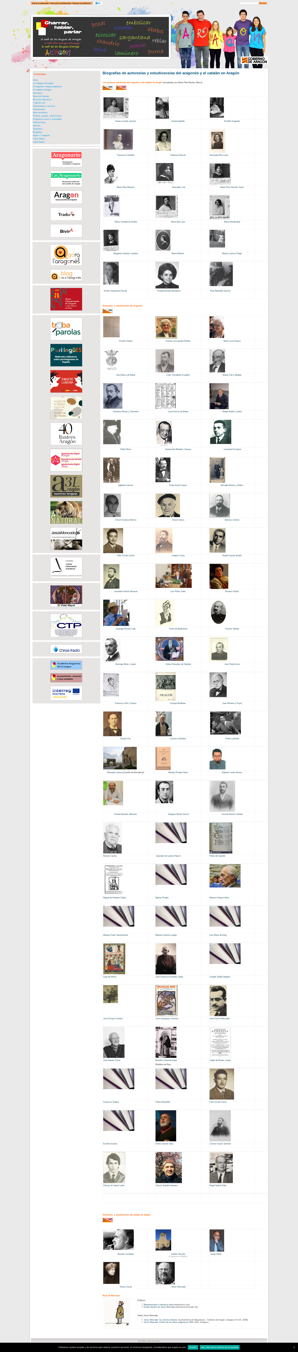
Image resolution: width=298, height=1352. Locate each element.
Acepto (193, 1347)
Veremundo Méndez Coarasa (178, 449)
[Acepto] (294, 1347)
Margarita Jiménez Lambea (125, 253)
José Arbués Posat (111, 1060)
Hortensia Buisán (178, 155)
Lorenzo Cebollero (178, 738)
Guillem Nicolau (178, 1254)
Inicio (35, 80)
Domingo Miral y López (125, 664)
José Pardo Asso (232, 664)
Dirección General (41, 96)
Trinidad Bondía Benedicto (168, 291)
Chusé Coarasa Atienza (125, 520)
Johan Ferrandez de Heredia (178, 664)
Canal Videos (39, 138)
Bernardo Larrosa (115, 772)
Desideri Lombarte (125, 1254)
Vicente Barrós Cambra (232, 814)
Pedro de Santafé (217, 856)
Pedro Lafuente (232, 738)
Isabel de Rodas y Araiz (220, 1060)
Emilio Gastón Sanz (165, 1144)
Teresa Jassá (126, 1287)
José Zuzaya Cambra (112, 1018)
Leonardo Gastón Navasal (125, 591)
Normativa (37, 93)
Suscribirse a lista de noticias (149, 1341)
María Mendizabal (232, 222)
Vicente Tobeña (232, 629)
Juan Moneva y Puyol (232, 703)
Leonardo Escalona (232, 449)
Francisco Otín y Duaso (125, 703)
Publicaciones (39, 122)
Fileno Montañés (163, 1102)
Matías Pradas (162, 897)
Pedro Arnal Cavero (178, 485)
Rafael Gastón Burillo (232, 555)
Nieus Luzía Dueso (232, 341)
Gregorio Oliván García (178, 814)
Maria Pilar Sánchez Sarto (232, 187)
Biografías (37, 132)
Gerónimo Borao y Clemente (125, 411)
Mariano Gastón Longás (166, 935)
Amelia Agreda (178, 121)
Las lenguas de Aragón (43, 83)
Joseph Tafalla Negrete (220, 977)
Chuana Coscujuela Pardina (178, 341)
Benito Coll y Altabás (232, 375)
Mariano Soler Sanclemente (115, 935)
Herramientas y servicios (44, 106)
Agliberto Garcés (125, 485)
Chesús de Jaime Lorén (113, 1185)
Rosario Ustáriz (232, 591)
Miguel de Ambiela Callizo (114, 897)
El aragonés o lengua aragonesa (47, 86)
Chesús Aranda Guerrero (167, 1185)
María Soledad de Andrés (125, 222)
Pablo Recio (125, 449)
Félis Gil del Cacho (125, 555)
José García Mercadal (219, 1018)
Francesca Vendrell (125, 155)
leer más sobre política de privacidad (219, 1347)
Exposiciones (39, 109)
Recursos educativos (42, 99)
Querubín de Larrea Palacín (168, 856)
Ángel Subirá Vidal (218, 1185)
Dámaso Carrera (232, 520)
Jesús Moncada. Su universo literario (160, 1320)
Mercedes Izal (178, 187)
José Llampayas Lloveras (167, 1018)
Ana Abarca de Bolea (125, 375)
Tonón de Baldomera (178, 629)
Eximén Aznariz (110, 1144)
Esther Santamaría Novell (115, 291)
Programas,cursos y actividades (47, 119)
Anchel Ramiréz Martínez (125, 814)
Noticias (36, 125)
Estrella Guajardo (232, 121)
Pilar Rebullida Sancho (220, 291)
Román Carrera (110, 856)
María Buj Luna (178, 222)
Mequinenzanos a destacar (156, 1304)
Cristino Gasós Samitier (220, 1144)
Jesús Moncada (178, 1287)
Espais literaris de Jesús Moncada (159, 1307)
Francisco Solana (111, 1102)
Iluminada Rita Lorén (219, 155)
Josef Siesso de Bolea (178, 411)
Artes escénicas (40, 112)
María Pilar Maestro (126, 187)
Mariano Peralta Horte (178, 772)
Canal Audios (39, 142)
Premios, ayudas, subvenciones (47, 116)
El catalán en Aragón (42, 90)
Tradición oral (39, 103)
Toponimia (37, 129)
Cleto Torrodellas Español (178, 375)
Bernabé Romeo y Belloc (232, 485)
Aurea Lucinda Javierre (125, 121)
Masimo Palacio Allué (219, 897)
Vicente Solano (126, 341)
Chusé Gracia (178, 520)
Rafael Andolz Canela (232, 411)
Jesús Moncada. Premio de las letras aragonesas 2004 (168, 1322)
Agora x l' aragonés (41, 135)
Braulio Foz (126, 738)
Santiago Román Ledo (126, 629)
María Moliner (178, 253)
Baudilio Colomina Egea (166, 1060)
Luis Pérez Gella (178, 591)
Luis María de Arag (218, 935)
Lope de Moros (110, 977)
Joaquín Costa (178, 555)
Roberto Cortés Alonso (232, 772)
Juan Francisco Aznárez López (169, 977)
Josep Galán (215, 1254)
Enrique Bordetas (178, 703)
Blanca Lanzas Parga (232, 253)
